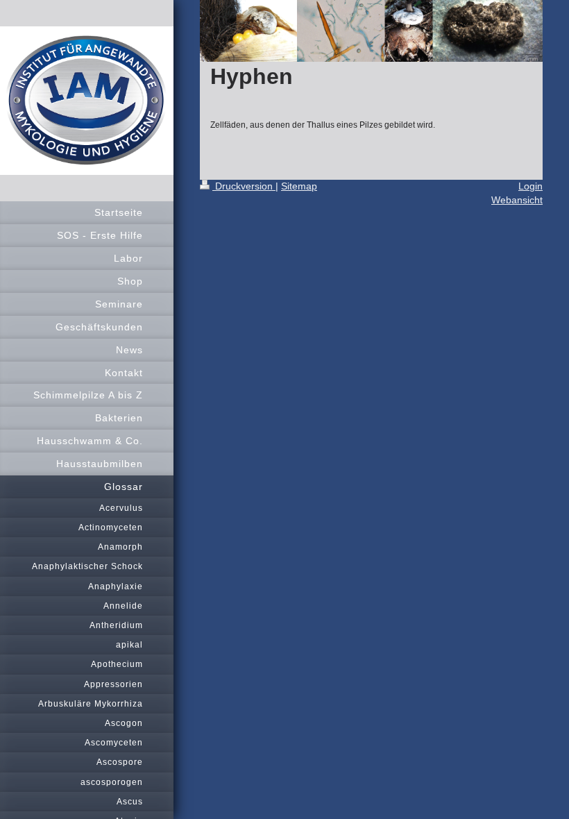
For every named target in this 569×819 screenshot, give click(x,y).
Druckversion (243, 186)
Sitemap (299, 186)
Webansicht (517, 199)
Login (530, 186)
